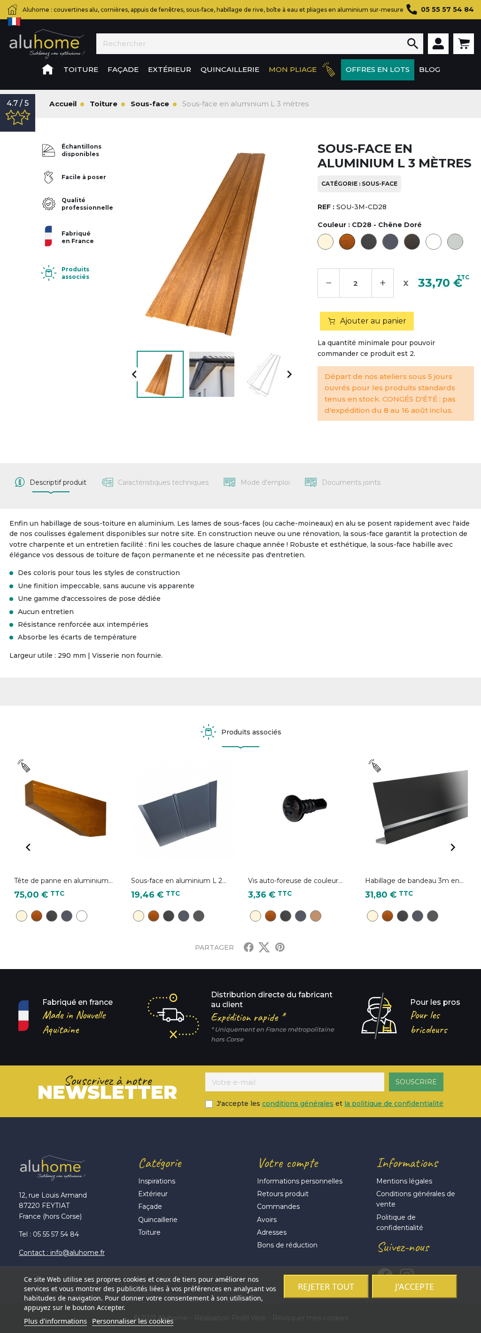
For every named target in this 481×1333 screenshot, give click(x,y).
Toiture (149, 1232)
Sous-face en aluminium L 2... (178, 880)
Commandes (278, 1206)
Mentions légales (404, 1181)
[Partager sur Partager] (248, 947)
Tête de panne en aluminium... (63, 880)
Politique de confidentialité (399, 1222)
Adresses (272, 1232)
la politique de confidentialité (393, 1103)
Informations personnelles (299, 1181)
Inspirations (156, 1181)
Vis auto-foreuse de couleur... (295, 880)
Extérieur (153, 1194)
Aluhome (47, 44)
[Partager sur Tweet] (264, 947)
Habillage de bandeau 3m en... (414, 880)
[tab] (50, 482)
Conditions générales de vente (415, 1199)
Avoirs (267, 1219)
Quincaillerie (158, 1219)
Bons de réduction (287, 1245)
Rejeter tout (326, 1286)
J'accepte (414, 1286)
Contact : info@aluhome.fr (62, 1252)
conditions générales (298, 1103)
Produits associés (75, 273)
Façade (150, 1206)
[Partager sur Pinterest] (280, 947)
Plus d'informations (55, 1320)
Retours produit (283, 1194)
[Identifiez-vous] (438, 43)
